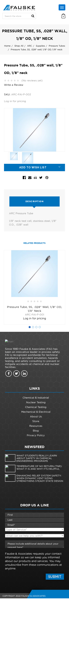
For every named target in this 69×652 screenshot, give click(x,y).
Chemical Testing (35, 407)
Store (35, 421)
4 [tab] (40, 327)
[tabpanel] (34, 287)
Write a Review (13, 84)
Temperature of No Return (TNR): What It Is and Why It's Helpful (39, 467)
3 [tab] (36, 327)
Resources (35, 425)
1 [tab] (30, 327)
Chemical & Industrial (36, 397)
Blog (36, 430)
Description (34, 201)
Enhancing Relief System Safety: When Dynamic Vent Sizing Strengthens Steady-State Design (39, 478)
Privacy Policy (36, 435)
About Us (36, 416)
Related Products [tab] (34, 243)
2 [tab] (33, 327)
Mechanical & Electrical (35, 411)
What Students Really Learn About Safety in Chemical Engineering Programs (36, 458)
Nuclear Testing (36, 402)
